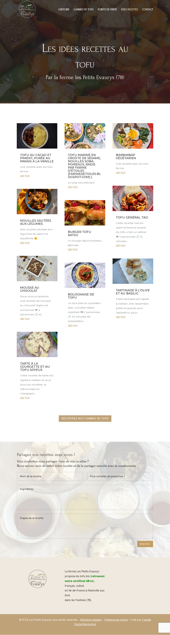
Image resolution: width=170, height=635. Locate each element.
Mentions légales (91, 620)
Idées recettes (129, 9)
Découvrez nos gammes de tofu (85, 418)
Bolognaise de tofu (81, 296)
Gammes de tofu (83, 9)
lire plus (25, 176)
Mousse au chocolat (29, 289)
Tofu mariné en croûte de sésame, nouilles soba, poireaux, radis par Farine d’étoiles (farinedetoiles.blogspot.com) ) (84, 166)
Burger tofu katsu (79, 233)
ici (91, 581)
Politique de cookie (116, 620)
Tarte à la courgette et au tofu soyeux (35, 367)
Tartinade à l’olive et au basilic (133, 291)
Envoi (145, 543)
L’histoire (63, 9)
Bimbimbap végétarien (126, 156)
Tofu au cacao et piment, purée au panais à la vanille (37, 158)
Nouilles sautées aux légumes (35, 222)
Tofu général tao (132, 217)
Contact (147, 9)
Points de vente (107, 9)
